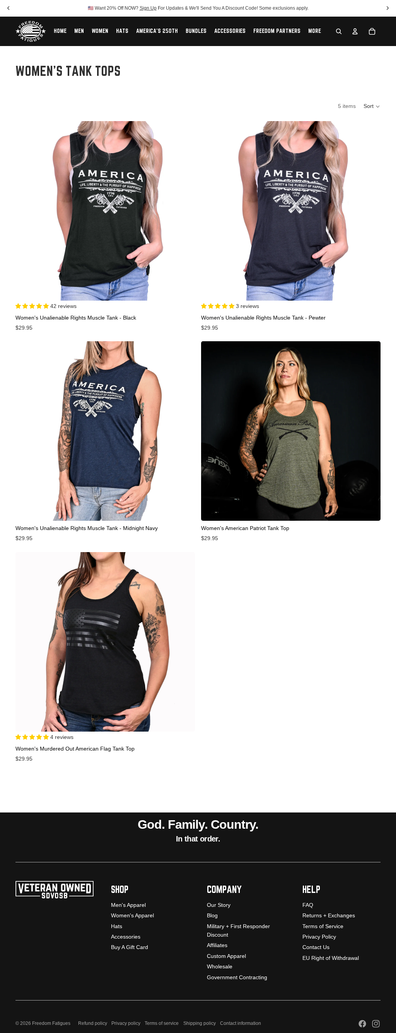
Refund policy (92, 1023)
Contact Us (315, 947)
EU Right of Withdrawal (330, 958)
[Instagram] (376, 1023)
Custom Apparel (226, 956)
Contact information (240, 1023)
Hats (116, 926)
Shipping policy (199, 1023)
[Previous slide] (27, 210)
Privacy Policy (319, 937)
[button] (372, 106)
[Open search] (338, 31)
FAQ (307, 905)
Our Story (218, 905)
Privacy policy (125, 1023)
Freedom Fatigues (51, 1023)
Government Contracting (237, 977)
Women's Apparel (132, 915)
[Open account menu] (355, 31)
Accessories (125, 937)
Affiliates (217, 945)
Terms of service (162, 1023)
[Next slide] (183, 210)
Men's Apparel (128, 905)
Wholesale (219, 966)
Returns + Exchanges (328, 915)
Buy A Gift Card (129, 947)
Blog (212, 915)
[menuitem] (314, 31)
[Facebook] (362, 1023)
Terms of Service (322, 926)
